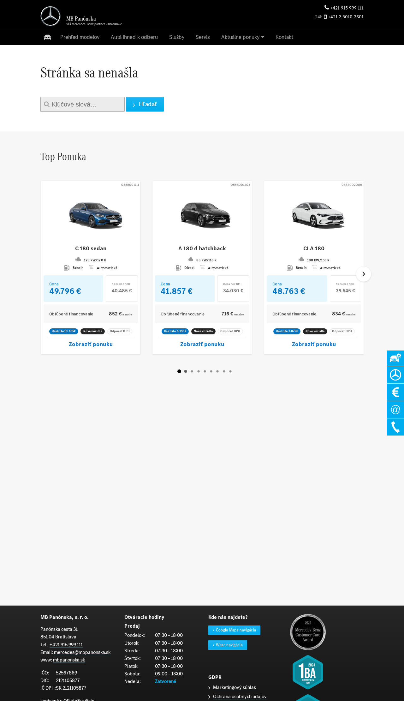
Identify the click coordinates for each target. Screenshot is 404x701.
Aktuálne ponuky (240, 37)
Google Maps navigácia (236, 630)
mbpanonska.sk (69, 659)
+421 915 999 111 (347, 8)
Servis (203, 37)
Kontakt (284, 37)
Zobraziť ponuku (91, 344)
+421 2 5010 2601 (346, 17)
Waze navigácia (229, 645)
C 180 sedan (90, 248)
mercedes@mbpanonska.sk (82, 652)
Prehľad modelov (79, 37)
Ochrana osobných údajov (239, 696)
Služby (176, 37)
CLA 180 (313, 248)
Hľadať (148, 104)
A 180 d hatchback (202, 248)
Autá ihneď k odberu (134, 37)
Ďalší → (363, 274)
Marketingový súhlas (234, 687)
